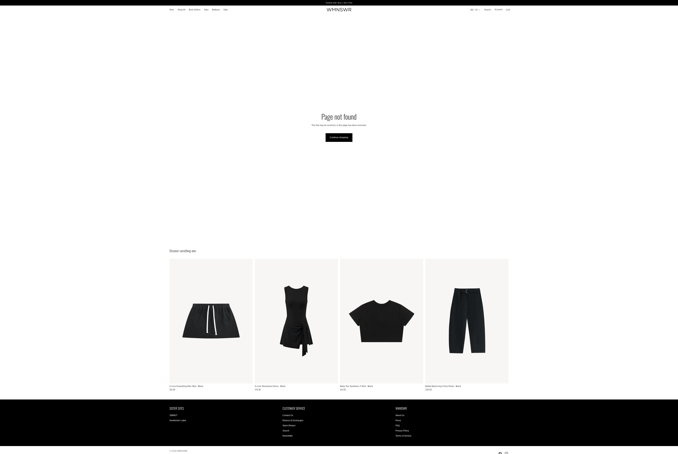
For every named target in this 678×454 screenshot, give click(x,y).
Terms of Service (403, 435)
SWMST (173, 415)
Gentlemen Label (178, 420)
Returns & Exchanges (292, 420)
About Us (400, 415)
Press (398, 420)
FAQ (398, 425)
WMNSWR (182, 451)
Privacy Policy (402, 430)
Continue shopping (339, 137)
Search (285, 430)
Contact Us (287, 415)
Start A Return (289, 425)
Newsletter (287, 435)
